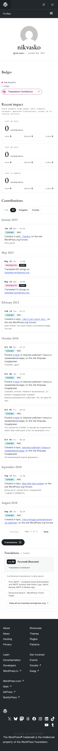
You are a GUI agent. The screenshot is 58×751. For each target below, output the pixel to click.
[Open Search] (43, 4)
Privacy (7, 644)
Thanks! (26, 236)
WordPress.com (13, 681)
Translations (12, 542)
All (13, 210)
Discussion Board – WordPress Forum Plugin (26, 594)
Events (34, 660)
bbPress (9, 691)
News (6, 633)
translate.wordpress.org (16, 272)
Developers (9, 665)
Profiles (7, 13)
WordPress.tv (12, 670)
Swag (34, 670)
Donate (35, 665)
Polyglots (23, 210)
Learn (6, 654)
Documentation (12, 660)
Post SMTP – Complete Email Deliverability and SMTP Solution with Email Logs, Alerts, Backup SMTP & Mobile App (29, 584)
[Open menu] (53, 4)
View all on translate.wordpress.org (27, 603)
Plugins (34, 639)
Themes (34, 633)
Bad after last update (32, 483)
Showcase (36, 628)
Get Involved (37, 654)
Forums (35, 210)
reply (17, 355)
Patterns (34, 644)
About (6, 628)
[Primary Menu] (51, 13)
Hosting (7, 639)
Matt (7, 686)
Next (46, 531)
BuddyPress (11, 697)
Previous (14, 531)
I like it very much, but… (34, 319)
